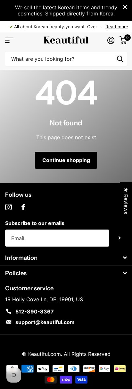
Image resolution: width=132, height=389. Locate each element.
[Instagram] (8, 207)
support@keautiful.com (45, 322)
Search (120, 59)
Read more (116, 26)
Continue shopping (66, 160)
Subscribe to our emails (34, 223)
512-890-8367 (34, 311)
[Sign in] (110, 40)
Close (125, 7)
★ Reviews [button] (126, 200)
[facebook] (23, 207)
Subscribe (119, 238)
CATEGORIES (8, 40)
